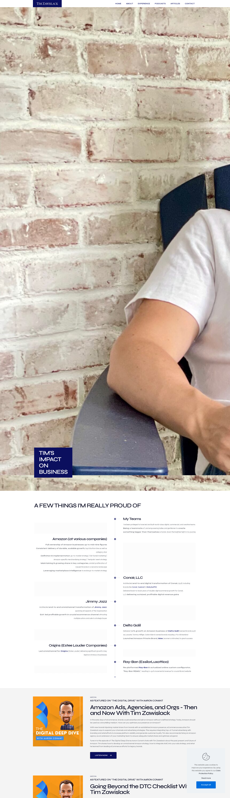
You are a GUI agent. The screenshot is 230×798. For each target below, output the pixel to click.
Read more (206, 778)
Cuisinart (141, 587)
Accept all (206, 785)
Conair (134, 587)
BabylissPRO (152, 587)
